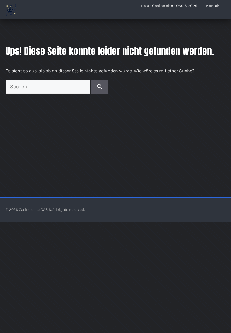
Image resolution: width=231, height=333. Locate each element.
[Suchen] (99, 87)
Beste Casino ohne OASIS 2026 (169, 5)
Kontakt (213, 5)
